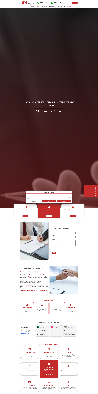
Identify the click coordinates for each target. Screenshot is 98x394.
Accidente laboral (30, 385)
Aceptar (63, 201)
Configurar (34, 201)
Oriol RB (41, 326)
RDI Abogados (24, 327)
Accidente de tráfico (29, 352)
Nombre (53, 230)
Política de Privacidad (64, 247)
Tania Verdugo (70, 326)
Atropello (68, 352)
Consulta (53, 239)
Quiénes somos (59, 6)
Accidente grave (49, 352)
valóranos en (24, 333)
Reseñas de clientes (52, 6)
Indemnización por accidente (35, 6)
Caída (68, 385)
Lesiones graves (44, 6)
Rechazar (49, 201)
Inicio (28, 6)
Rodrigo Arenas (56, 326)
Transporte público (49, 385)
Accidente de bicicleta (29, 368)
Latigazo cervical (68, 369)
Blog (64, 6)
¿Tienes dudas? (49, 367)
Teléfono (53, 235)
